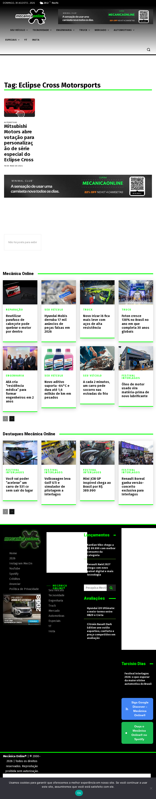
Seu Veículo (53, 309)
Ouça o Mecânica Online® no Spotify (136, 733)
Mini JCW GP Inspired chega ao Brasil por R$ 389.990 (97, 484)
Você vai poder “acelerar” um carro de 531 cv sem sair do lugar (19, 484)
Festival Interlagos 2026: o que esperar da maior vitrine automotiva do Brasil (138, 678)
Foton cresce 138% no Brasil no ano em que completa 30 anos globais (135, 323)
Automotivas (10, 122)
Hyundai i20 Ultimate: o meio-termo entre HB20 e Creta (101, 612)
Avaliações (94, 598)
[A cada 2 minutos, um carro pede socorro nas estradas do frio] (97, 358)
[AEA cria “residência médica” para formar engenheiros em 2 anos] (20, 358)
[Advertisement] (67, 552)
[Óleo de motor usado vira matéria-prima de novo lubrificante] (136, 358)
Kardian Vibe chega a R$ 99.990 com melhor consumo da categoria (101, 550)
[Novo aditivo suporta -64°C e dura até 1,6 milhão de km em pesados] (58, 358)
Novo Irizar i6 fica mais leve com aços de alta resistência (96, 322)
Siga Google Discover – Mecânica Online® (139, 709)
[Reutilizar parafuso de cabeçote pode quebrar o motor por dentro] (20, 292)
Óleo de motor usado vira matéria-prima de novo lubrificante (135, 390)
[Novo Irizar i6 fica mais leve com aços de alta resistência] (97, 292)
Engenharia (15, 375)
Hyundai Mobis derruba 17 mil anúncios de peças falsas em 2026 (57, 323)
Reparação (14, 309)
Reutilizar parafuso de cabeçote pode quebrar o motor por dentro (18, 323)
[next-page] (11, 418)
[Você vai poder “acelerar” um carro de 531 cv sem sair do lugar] (20, 453)
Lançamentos (96, 535)
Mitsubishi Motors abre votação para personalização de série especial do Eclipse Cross (19, 143)
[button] (148, 49)
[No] (151, 788)
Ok (79, 793)
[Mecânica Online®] (30, 17)
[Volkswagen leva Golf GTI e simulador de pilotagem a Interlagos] (58, 453)
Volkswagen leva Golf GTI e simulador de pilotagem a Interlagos (57, 486)
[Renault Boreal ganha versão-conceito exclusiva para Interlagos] (136, 453)
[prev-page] (5, 418)
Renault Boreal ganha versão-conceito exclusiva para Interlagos (133, 486)
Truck (88, 309)
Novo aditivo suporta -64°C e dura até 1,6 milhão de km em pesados (57, 389)
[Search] (111, 587)
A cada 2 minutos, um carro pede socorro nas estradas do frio (96, 388)
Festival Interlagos (131, 376)
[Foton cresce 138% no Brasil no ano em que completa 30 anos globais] (136, 292)
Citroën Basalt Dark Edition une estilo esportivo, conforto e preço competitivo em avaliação (101, 631)
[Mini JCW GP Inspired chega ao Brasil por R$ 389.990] (97, 453)
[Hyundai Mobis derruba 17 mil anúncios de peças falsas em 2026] (58, 292)
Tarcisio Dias (133, 663)
